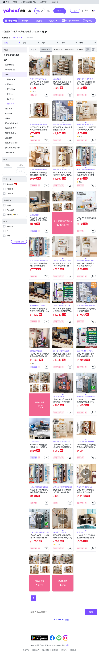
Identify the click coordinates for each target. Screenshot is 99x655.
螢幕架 (7, 118)
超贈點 (89, 20)
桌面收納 (8, 138)
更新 (67, 645)
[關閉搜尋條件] (42, 10)
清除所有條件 (19, 241)
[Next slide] (48, 65)
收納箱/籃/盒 (10, 69)
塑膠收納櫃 (9, 64)
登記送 (39, 20)
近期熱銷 (80, 49)
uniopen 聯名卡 (72, 20)
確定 (20, 171)
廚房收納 (8, 108)
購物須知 (45, 650)
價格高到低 (69, 49)
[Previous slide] (30, 65)
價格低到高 (58, 49)
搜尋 (91, 611)
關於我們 (35, 650)
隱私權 (64, 650)
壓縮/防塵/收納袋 (11, 123)
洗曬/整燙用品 (10, 128)
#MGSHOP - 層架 (61, 619)
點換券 (25, 20)
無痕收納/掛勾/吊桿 (12, 147)
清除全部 (30, 37)
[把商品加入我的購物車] (46, 95)
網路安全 (55, 650)
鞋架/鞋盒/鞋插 (10, 133)
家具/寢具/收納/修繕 (11, 55)
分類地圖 (72, 650)
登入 (75, 10)
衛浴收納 (8, 113)
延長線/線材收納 (11, 142)
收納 (5, 60)
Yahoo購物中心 (17, 11)
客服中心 (26, 650)
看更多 (51, 20)
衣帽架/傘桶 (9, 152)
